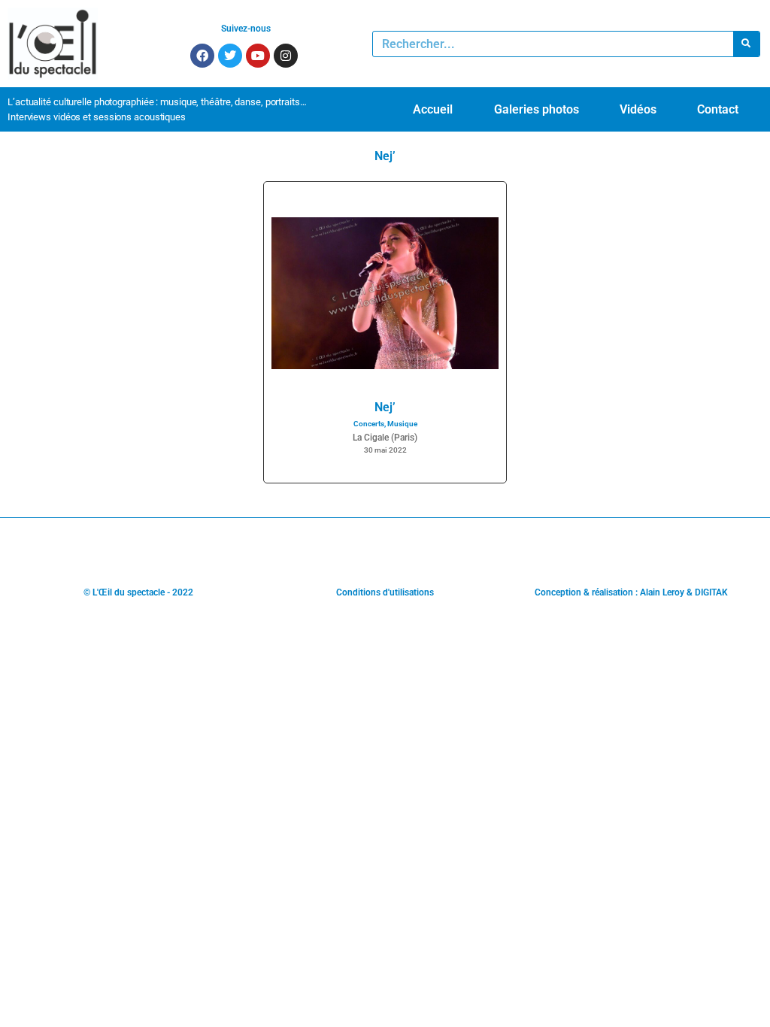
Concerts (368, 424)
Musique (402, 424)
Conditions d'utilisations (385, 592)
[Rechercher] (746, 44)
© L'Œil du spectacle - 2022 (138, 592)
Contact (717, 109)
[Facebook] (202, 56)
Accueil (433, 109)
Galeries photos (536, 109)
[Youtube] (258, 56)
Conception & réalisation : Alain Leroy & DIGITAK (631, 592)
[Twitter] (230, 56)
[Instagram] (286, 56)
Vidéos (638, 109)
